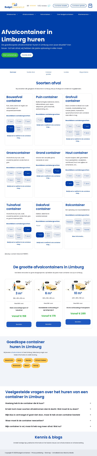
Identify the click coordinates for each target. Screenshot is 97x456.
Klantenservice (83, 14)
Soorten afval (26, 55)
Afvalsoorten (11, 14)
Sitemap (48, 453)
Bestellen (19, 324)
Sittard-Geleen (40, 360)
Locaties (66, 72)
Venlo (19, 360)
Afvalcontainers (28, 14)
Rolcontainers (45, 14)
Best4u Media (69, 453)
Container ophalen (78, 6)
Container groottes (48, 73)
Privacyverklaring (37, 453)
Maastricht (9, 360)
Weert (27, 366)
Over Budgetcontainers (65, 14)
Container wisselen (61, 6)
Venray (35, 366)
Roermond (16, 366)
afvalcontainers (16, 352)
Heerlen (28, 360)
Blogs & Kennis (84, 72)
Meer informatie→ (78, 236)
